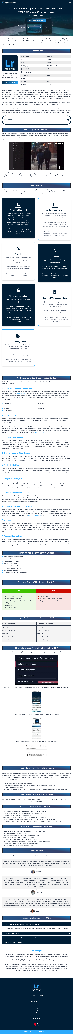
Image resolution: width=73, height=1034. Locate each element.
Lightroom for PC (21, 393)
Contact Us (36, 1009)
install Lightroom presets (34, 515)
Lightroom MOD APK (36, 995)
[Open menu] (70, 2)
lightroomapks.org (33, 1031)
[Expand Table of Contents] (68, 120)
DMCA (36, 1013)
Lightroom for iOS (39, 432)
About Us (36, 1007)
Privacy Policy (36, 1011)
